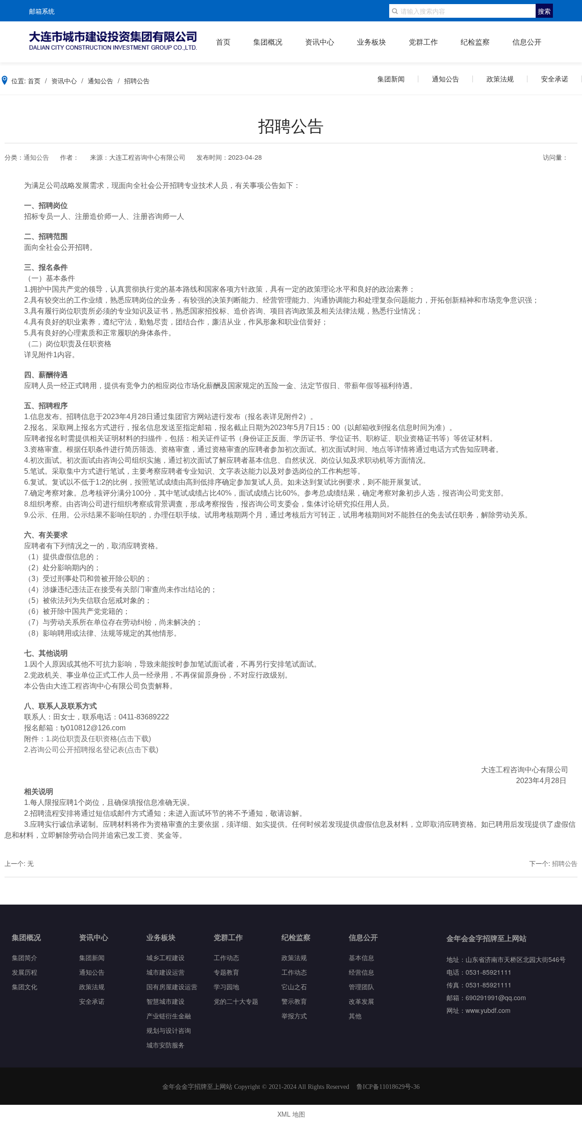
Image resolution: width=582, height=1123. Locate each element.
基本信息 (361, 957)
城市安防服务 (165, 1044)
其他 (355, 1015)
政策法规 (500, 78)
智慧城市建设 (165, 1001)
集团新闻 (391, 78)
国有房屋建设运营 (171, 986)
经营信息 (361, 971)
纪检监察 (475, 42)
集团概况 (267, 42)
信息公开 (527, 42)
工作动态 (226, 957)
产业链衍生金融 (168, 1015)
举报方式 (294, 1015)
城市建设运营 (165, 971)
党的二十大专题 (236, 1001)
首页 (223, 42)
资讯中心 (319, 42)
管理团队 (361, 986)
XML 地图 (291, 1113)
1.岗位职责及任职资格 (81, 739)
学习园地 (226, 986)
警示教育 (294, 1001)
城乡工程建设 (165, 957)
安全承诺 (554, 78)
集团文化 (24, 986)
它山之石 (294, 986)
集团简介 (24, 957)
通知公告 (445, 78)
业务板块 (371, 42)
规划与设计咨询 (168, 1030)
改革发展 (361, 1001)
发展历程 (24, 971)
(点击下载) (134, 739)
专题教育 (226, 971)
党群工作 (423, 42)
